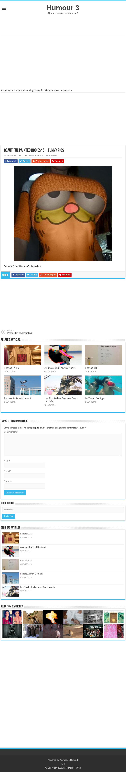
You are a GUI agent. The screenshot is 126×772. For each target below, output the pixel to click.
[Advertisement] (63, 25)
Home (6, 90)
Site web (8, 481)
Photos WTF (92, 367)
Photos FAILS (11, 367)
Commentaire (11, 432)
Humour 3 (63, 8)
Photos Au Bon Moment (17, 398)
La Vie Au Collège (94, 398)
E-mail (7, 471)
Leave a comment (35, 156)
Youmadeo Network (69, 760)
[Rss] (62, 764)
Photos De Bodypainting (21, 90)
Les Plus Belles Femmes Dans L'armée (37, 587)
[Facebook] (65, 764)
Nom (7, 461)
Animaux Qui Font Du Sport (59, 367)
